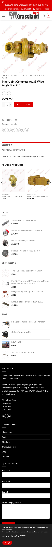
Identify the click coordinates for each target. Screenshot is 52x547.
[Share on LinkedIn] (27, 130)
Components (34, 76)
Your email (6, 481)
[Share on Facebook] (9, 130)
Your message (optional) (11, 503)
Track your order (9, 446)
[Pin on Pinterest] (22, 130)
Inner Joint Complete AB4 (12, 196)
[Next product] (4, 93)
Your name (6, 470)
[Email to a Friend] (18, 130)
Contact (5, 456)
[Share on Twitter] (13, 130)
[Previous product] (9, 93)
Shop (4, 451)
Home (4, 76)
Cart (4, 437)
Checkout (6, 442)
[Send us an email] (4, 416)
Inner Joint (13, 124)
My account (7, 432)
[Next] (49, 187)
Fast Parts (14, 76)
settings (23, 535)
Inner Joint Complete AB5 (37, 196)
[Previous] (2, 187)
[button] (3, 16)
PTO (23, 76)
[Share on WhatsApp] (4, 130)
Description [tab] (7, 145)
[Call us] (9, 416)
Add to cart (23, 104)
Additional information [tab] (13, 150)
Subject (5, 492)
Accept (7, 543)
